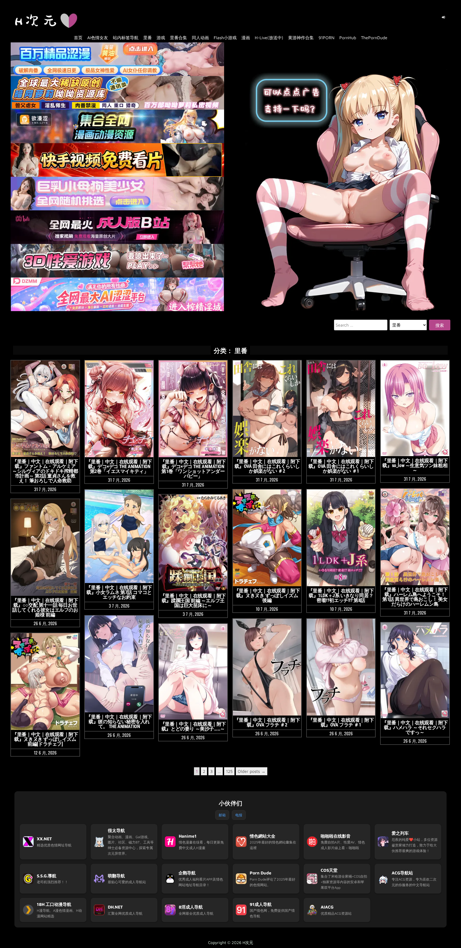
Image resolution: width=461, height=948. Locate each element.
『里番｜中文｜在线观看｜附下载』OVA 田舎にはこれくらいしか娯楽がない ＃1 (341, 466)
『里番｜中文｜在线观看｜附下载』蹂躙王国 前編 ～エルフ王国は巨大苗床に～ (193, 600)
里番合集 (178, 37)
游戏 (161, 37)
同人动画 (200, 37)
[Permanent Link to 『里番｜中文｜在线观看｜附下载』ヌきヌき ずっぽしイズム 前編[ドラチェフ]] (45, 681)
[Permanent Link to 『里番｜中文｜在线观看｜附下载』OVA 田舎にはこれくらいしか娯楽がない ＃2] (267, 408)
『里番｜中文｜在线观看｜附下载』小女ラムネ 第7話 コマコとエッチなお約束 (119, 592)
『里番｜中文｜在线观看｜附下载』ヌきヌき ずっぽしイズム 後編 (267, 595)
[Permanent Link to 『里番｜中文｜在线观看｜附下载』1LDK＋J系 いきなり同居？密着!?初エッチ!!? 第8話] (341, 537)
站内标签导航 (125, 37)
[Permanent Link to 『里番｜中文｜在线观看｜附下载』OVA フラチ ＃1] (341, 667)
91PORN (327, 37)
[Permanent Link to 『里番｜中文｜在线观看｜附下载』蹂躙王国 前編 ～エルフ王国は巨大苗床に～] (193, 543)
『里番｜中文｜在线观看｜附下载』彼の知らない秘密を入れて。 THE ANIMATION (119, 721)
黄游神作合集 (301, 37)
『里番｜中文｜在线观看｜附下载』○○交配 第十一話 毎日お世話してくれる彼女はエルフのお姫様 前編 (45, 607)
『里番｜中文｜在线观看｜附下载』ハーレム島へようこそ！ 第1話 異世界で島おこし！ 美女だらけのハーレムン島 (415, 597)
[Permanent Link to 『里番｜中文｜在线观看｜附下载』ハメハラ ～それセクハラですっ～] (415, 670)
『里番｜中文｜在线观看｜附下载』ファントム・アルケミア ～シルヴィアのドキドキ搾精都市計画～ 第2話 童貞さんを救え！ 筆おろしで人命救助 (45, 471)
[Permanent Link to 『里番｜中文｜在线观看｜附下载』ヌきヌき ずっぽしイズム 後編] (267, 537)
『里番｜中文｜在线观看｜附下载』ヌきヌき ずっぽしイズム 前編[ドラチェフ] (45, 739)
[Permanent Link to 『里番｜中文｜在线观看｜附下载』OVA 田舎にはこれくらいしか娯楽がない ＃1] (341, 408)
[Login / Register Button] (443, 17)
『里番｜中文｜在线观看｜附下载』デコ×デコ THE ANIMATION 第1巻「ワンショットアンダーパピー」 (193, 469)
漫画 (245, 37)
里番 (147, 37)
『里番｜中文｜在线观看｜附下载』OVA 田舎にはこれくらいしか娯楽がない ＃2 (267, 466)
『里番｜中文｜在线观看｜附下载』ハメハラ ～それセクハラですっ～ (415, 727)
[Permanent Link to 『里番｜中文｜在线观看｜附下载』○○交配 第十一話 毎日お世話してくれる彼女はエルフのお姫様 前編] (45, 547)
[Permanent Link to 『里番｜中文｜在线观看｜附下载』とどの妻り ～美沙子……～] (193, 672)
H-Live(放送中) (269, 37)
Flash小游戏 (225, 37)
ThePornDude (374, 37)
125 (229, 771)
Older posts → (251, 771)
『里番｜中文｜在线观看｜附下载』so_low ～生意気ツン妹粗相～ (415, 465)
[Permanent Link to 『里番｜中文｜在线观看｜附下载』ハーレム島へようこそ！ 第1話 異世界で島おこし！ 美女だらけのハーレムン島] (415, 537)
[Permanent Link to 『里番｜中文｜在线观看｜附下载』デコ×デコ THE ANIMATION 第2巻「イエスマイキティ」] (119, 408)
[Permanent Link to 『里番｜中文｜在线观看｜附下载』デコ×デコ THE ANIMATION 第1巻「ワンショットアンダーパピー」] (193, 408)
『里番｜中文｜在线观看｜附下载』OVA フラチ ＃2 (267, 722)
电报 (238, 815)
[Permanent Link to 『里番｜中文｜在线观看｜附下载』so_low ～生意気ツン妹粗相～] (415, 408)
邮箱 (222, 815)
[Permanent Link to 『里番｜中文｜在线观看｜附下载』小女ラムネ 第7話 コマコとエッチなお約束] (119, 536)
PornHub (347, 37)
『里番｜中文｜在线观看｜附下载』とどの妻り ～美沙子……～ (193, 726)
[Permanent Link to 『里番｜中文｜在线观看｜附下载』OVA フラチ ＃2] (267, 667)
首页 (78, 37)
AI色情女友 (97, 37)
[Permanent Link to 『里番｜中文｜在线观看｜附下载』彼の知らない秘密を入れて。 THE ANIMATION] (119, 664)
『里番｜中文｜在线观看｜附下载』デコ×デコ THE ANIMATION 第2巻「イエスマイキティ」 (119, 466)
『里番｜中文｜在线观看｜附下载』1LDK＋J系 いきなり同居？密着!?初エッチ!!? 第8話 (341, 595)
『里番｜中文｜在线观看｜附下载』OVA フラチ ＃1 (341, 722)
